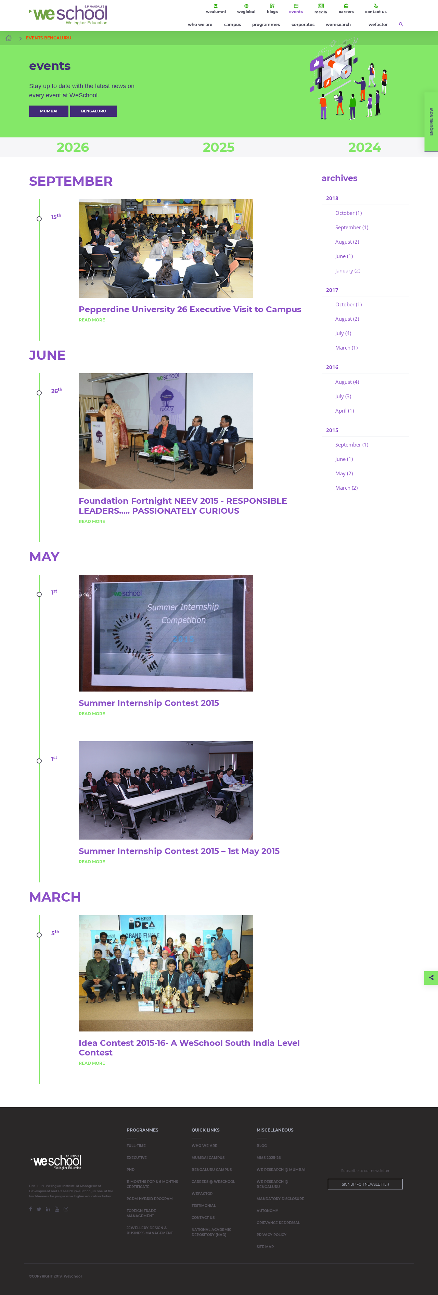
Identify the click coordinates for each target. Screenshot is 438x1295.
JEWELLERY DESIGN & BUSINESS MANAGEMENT (150, 1230)
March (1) (346, 347)
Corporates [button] (303, 24)
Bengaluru (93, 111)
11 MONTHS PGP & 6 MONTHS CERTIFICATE (152, 1184)
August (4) (347, 381)
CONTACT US (203, 1217)
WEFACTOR (202, 1194)
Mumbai (48, 111)
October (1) (348, 212)
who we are (200, 24)
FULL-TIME (136, 1146)
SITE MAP (265, 1247)
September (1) (351, 227)
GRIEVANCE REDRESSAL (278, 1223)
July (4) (343, 333)
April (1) (344, 410)
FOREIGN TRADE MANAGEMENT (141, 1213)
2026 (73, 147)
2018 (332, 198)
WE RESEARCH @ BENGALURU (272, 1184)
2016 (332, 367)
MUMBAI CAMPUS (208, 1158)
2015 (332, 430)
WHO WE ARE (204, 1146)
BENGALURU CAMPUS (212, 1170)
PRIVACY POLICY (271, 1235)
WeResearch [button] (338, 24)
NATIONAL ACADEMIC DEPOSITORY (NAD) (211, 1232)
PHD (130, 1170)
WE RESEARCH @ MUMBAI (281, 1170)
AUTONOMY (267, 1211)
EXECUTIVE (137, 1158)
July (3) (343, 396)
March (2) (346, 487)
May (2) (344, 473)
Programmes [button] (266, 24)
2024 (364, 147)
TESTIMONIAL (204, 1206)
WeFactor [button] (378, 24)
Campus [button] (232, 24)
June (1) (344, 256)
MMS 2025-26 (269, 1158)
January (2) (347, 270)
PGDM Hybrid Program (150, 1199)
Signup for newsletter (365, 1184)
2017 (332, 289)
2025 (219, 147)
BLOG (262, 1146)
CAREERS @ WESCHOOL (213, 1182)
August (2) (347, 241)
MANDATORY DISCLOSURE (280, 1199)
